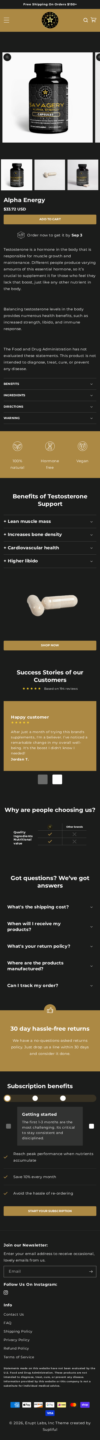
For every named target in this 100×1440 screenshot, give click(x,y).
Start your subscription (50, 1211)
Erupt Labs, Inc (39, 1423)
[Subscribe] (90, 1271)
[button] (6, 20)
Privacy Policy (17, 1340)
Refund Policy (16, 1348)
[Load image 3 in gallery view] (82, 175)
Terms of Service (19, 1357)
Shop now (50, 645)
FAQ (8, 1323)
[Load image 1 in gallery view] (16, 175)
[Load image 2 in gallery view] (49, 175)
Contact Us (14, 1314)
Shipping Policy (18, 1331)
